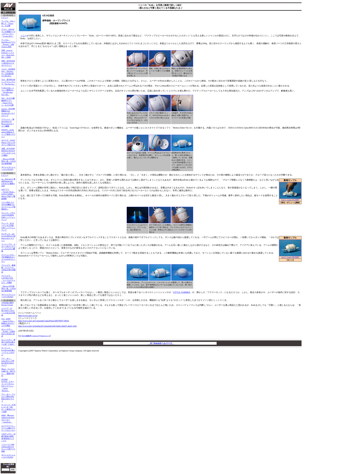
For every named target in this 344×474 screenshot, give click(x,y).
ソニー (23, 35)
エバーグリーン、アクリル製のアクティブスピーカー (8, 428)
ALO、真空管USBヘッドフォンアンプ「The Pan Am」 (8, 82)
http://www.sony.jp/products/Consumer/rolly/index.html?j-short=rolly (47, 326)
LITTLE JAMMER (181, 292)
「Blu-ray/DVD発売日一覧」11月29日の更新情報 (8, 161)
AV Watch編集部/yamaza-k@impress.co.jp (34, 336)
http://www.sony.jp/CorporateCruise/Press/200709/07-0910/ (43, 321)
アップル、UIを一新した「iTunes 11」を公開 (8, 23)
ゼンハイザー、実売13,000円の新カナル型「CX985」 (8, 342)
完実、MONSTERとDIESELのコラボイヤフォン (8, 63)
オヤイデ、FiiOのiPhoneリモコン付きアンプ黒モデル (8, 142)
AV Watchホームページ (161, 343)
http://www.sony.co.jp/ (27, 315)
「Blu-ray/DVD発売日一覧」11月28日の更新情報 (8, 288)
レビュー (4, 18)
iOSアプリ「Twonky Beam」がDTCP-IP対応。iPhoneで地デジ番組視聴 (8, 194)
